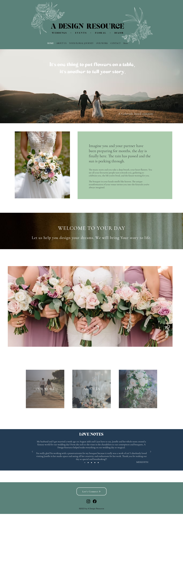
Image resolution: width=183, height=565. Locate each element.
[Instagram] (88, 501)
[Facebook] (94, 501)
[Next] (150, 452)
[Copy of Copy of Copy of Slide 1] (94, 462)
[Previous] (32, 452)
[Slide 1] (84, 462)
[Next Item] (167, 306)
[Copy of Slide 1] (88, 462)
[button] (42, 164)
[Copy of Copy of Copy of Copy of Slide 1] (98, 462)
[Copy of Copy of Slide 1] (91, 462)
